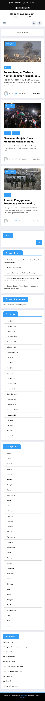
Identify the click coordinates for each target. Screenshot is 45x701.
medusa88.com (8, 676)
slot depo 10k (7, 652)
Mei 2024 (10, 431)
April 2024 (10, 436)
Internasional (11, 511)
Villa (8, 621)
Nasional (10, 526)
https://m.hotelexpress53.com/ (13, 671)
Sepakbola (10, 568)
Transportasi (11, 600)
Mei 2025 (10, 368)
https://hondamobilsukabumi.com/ (15, 647)
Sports (9, 579)
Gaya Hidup (11, 495)
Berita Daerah (11, 464)
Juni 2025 (10, 363)
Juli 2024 (10, 420)
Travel (9, 605)
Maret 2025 (11, 378)
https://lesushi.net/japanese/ (13, 666)
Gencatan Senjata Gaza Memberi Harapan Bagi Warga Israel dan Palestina (20, 139)
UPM (8, 615)
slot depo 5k (7, 681)
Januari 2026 (11, 331)
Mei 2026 (10, 321)
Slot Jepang (10, 574)
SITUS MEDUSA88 (9, 661)
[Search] (34, 23)
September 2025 (12, 352)
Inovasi (9, 506)
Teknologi (10, 584)
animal (9, 453)
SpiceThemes (22, 697)
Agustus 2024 (11, 415)
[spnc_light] (39, 23)
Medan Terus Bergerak (14, 268)
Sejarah (9, 563)
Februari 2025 (11, 384)
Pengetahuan (11, 547)
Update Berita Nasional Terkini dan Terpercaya (21, 273)
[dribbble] (22, 8)
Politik (9, 553)
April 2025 (10, 373)
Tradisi (9, 594)
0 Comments (22, 93)
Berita (7, 67)
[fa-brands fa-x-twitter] (19, 8)
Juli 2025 (10, 357)
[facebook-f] (16, 8)
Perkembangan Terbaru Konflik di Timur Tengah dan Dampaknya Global (21, 74)
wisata (9, 626)
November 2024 (12, 399)
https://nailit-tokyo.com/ (11, 686)
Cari (8, 235)
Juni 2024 (10, 425)
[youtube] (28, 8)
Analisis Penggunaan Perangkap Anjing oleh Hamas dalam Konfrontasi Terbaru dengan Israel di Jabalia (19, 201)
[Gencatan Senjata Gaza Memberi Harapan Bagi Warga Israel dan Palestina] (22, 115)
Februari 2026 (11, 326)
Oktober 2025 (11, 347)
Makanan (10, 521)
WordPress (24, 695)
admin (11, 93)
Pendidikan (10, 542)
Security (9, 558)
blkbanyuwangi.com (22, 14)
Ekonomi (9, 474)
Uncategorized (11, 610)
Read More (36, 93)
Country (16, 133)
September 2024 (12, 410)
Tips (8, 589)
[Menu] (4, 23)
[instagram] (25, 8)
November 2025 (12, 342)
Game (9, 490)
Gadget (9, 485)
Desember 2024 (12, 394)
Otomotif (9, 532)
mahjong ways (8, 642)
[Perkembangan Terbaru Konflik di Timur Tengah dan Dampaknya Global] (22, 51)
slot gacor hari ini (9, 656)
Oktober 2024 (11, 404)
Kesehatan (10, 516)
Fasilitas (9, 479)
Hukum (9, 500)
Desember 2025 (12, 337)
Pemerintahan (11, 537)
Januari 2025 (11, 389)
